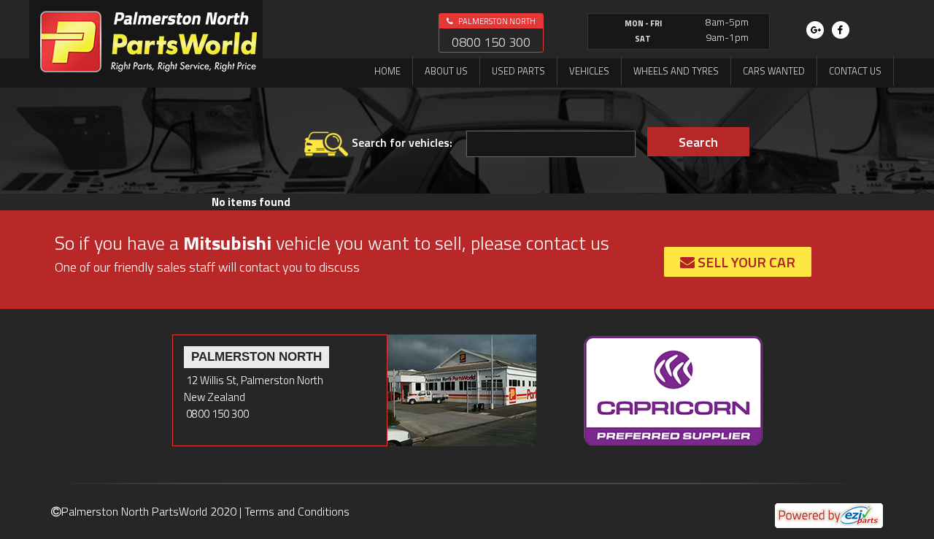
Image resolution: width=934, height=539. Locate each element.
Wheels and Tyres (676, 71)
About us (446, 71)
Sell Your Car (745, 262)
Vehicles (589, 71)
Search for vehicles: (402, 142)
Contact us (855, 71)
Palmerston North (496, 21)
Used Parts (518, 71)
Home (387, 71)
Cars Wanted (774, 71)
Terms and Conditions (297, 511)
